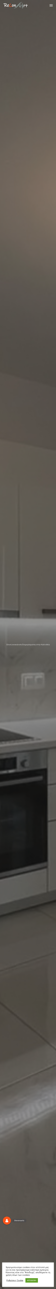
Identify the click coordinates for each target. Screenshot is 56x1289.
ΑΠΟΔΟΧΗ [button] (31, 1280)
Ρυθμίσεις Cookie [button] (14, 1280)
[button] (51, 5)
